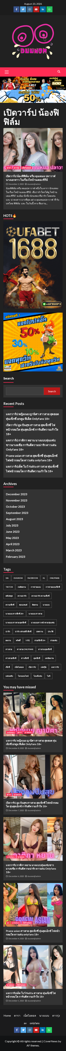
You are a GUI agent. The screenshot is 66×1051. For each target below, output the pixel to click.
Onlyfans (54, 578)
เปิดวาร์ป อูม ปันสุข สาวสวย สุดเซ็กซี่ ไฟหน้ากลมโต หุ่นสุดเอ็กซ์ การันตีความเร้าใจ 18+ (32, 429)
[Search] (59, 71)
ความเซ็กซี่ (10, 605)
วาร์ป (27, 640)
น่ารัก (8, 631)
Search (8, 378)
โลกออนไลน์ (23, 676)
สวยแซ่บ (53, 640)
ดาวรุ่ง (16, 168)
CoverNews (51, 1041)
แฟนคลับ (9, 676)
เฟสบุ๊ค (43, 667)
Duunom (18, 578)
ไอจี (48, 676)
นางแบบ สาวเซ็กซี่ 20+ (15, 614)
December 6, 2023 (16, 876)
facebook (33, 578)
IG (44, 578)
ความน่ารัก (22, 596)
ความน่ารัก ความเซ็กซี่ (40, 596)
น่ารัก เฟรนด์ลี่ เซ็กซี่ (23, 631)
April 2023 (12, 544)
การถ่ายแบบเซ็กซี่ (53, 587)
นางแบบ (46, 605)
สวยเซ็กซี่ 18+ (40, 640)
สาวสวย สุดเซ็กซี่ (45, 649)
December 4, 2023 (16, 938)
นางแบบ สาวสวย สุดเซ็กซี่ (16, 622)
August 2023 (14, 519)
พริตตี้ (18, 640)
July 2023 (12, 525)
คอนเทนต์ (23, 605)
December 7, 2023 (16, 810)
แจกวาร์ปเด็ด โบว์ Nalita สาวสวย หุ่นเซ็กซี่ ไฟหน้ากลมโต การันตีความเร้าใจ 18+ (32, 469)
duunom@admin (34, 184)
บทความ (39, 631)
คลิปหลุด (9, 596)
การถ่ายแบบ (36, 587)
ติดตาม (35, 605)
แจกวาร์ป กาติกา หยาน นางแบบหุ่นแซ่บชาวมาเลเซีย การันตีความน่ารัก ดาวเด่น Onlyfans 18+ (31, 444)
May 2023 (12, 538)
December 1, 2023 (16, 1001)
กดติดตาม (22, 587)
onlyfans (11, 732)
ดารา (9, 168)
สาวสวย (9, 649)
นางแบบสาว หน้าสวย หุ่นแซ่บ (42, 622)
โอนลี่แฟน (38, 676)
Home (7, 1015)
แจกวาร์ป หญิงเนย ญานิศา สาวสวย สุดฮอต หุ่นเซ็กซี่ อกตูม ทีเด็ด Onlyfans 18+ (32, 416)
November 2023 (16, 500)
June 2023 (12, 531)
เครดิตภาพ (49, 658)
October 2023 (15, 506)
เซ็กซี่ (8, 667)
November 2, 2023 (16, 184)
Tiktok (9, 587)
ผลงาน (8, 640)
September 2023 (17, 513)
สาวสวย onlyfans (25, 649)
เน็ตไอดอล (26, 168)
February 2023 (15, 556)
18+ (7, 578)
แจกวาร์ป (55, 667)
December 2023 (16, 494)
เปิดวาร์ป (32, 667)
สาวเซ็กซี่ (25, 658)
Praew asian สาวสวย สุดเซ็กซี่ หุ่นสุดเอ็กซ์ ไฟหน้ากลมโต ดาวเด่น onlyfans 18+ (32, 458)
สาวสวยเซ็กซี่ (11, 658)
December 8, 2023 (16, 748)
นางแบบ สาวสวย (35, 614)
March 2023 (14, 550)
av (8, 923)
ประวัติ (50, 631)
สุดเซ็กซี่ (37, 658)
